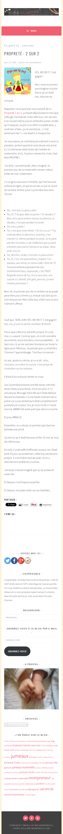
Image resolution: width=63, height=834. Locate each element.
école (33, 795)
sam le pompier (11, 789)
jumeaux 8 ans (12, 762)
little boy (44, 772)
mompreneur (40, 777)
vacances (47, 788)
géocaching (41, 750)
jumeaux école (27, 772)
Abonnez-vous (17, 651)
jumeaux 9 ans (25, 763)
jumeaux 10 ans (38, 762)
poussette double (10, 784)
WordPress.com (40, 828)
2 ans (6, 741)
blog (48, 741)
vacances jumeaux (14, 794)
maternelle (23, 778)
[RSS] (37, 818)
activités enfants (21, 741)
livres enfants (53, 772)
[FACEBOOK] (31, 818)
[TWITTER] (25, 818)
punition (40, 783)
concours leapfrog (21, 750)
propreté (20, 784)
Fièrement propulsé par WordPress (30, 825)
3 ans (11, 741)
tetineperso (33, 789)
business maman (21, 745)
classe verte (9, 749)
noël (52, 779)
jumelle (37, 772)
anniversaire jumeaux (36, 741)
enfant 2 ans (32, 750)
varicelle (28, 795)
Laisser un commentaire (29, 62)
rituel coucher (50, 784)
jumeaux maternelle (23, 767)
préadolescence (30, 784)
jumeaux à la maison (11, 772)
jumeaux (19, 756)
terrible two (22, 790)
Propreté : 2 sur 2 (21, 53)
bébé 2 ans (41, 745)
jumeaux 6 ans (47, 757)
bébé (33, 745)
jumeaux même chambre (44, 768)
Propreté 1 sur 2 (13, 112)
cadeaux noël (52, 745)
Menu (33, 30)
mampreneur (10, 778)
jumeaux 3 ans (35, 757)
